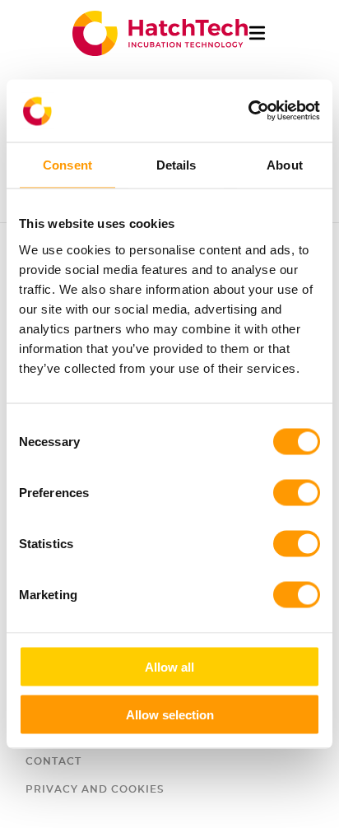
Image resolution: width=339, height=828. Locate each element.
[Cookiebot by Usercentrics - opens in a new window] (248, 111)
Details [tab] (176, 165)
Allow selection (170, 715)
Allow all (169, 666)
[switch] (296, 492)
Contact (53, 761)
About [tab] (285, 165)
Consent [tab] (67, 165)
